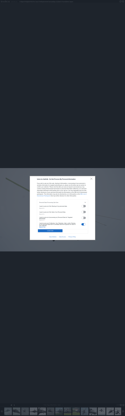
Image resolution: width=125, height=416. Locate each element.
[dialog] (62, 208)
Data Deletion (53, 236)
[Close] (92, 179)
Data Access (62, 236)
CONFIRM (50, 230)
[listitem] (62, 202)
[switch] (83, 206)
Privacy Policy (72, 236)
